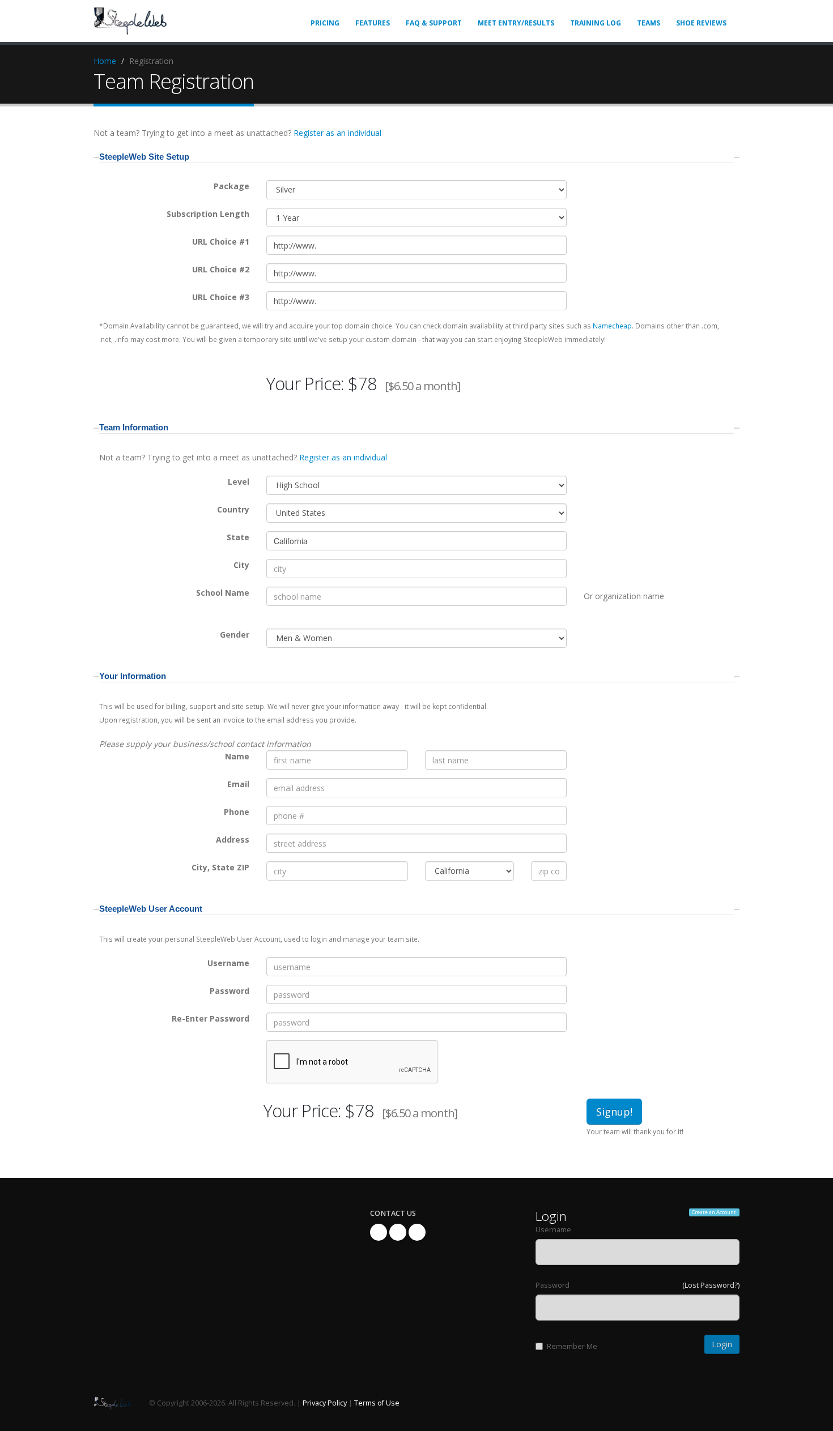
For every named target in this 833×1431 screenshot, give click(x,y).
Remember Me (572, 1346)
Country (233, 509)
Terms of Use (377, 1403)
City (241, 564)
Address (232, 839)
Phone (236, 811)
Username (228, 963)
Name (237, 756)
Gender (234, 634)
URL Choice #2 (220, 269)
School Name (222, 592)
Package (231, 186)
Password (229, 990)
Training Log (595, 23)
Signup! (614, 1111)
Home (105, 60)
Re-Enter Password (210, 1018)
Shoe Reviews (701, 23)
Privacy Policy (325, 1403)
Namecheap (612, 325)
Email (238, 784)
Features (372, 23)
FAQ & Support (434, 23)
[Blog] (417, 1232)
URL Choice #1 (220, 241)
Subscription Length (208, 213)
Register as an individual (337, 132)
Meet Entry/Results (516, 23)
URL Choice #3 (220, 297)
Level (238, 481)
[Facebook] (378, 1232)
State (238, 537)
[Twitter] (397, 1232)
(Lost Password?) (711, 1285)
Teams (648, 23)
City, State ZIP (220, 867)
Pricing (325, 23)
